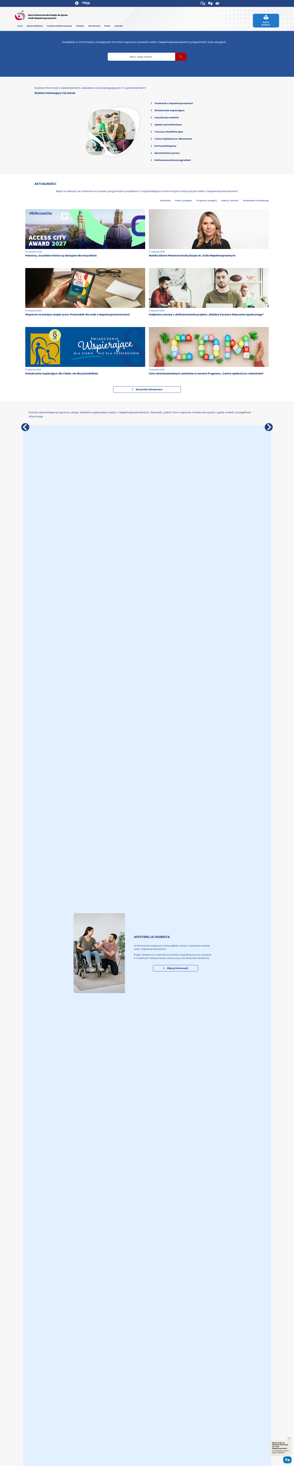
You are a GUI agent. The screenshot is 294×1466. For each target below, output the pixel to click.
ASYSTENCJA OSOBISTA (152, 937)
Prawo (107, 26)
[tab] (165, 201)
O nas (20, 26)
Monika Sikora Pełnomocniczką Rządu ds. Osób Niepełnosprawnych (192, 255)
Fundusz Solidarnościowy (59, 26)
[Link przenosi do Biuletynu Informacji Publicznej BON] (86, 3)
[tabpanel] (147, 293)
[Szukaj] (180, 57)
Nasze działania (35, 26)
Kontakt (119, 26)
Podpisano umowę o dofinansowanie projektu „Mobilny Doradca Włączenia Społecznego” (206, 314)
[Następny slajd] (269, 427)
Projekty (80, 26)
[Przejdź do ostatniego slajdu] (25, 427)
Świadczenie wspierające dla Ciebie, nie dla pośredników (61, 373)
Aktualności (94, 26)
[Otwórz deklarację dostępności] (77, 3)
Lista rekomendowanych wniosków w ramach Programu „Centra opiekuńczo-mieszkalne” (206, 373)
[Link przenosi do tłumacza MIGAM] (210, 3)
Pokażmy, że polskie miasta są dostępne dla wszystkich (61, 255)
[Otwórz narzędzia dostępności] (203, 3)
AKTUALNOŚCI (45, 184)
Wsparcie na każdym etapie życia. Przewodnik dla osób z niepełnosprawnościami (77, 314)
